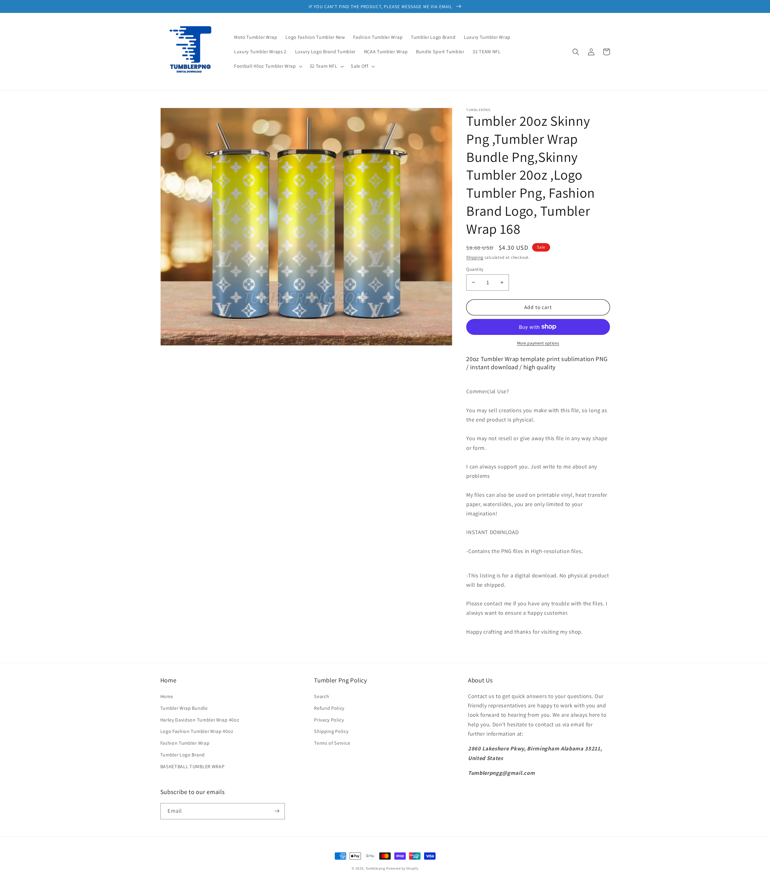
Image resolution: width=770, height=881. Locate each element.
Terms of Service (332, 743)
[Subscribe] (277, 811)
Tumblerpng (375, 868)
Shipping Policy (331, 731)
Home (166, 696)
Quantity (475, 269)
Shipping (474, 257)
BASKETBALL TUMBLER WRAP (192, 766)
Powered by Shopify (402, 868)
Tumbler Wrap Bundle (184, 708)
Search (321, 696)
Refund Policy (329, 708)
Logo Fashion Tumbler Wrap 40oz (196, 731)
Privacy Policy (329, 720)
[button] (267, 66)
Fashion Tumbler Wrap (185, 743)
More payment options (538, 342)
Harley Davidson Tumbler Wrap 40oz (199, 720)
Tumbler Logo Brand (182, 755)
